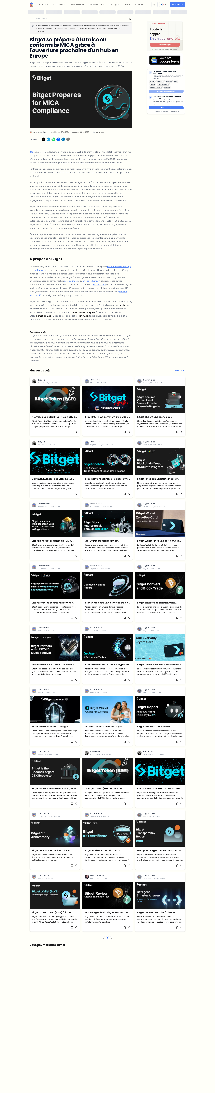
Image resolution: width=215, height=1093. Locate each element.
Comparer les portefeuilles (107, 573)
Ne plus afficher (107, 578)
